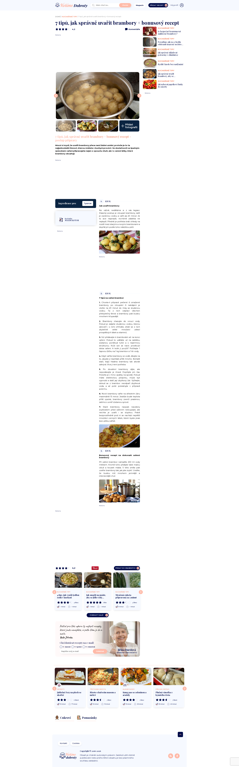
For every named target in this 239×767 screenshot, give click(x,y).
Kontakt (63, 743)
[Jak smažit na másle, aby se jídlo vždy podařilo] (97, 580)
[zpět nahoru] (180, 734)
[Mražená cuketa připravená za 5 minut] (127, 580)
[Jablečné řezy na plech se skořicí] (70, 676)
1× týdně (78, 647)
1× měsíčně (90, 647)
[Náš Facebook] (177, 756)
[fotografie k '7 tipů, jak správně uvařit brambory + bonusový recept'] (66, 126)
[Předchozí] (54, 592)
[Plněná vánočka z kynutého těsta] (168, 676)
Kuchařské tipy (69, 17)
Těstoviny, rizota (98, 689)
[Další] (140, 592)
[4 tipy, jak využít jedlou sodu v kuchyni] (68, 580)
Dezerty (60, 689)
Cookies (76, 743)
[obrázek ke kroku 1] (119, 242)
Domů (58, 17)
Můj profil (174, 5)
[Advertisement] (97, 53)
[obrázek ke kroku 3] (119, 491)
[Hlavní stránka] (71, 5)
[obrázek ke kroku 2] (119, 436)
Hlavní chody (129, 689)
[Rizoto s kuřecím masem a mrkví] (103, 676)
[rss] (171, 756)
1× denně (66, 647)
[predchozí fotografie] (56, 96)
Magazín (140, 5)
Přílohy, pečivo (162, 689)
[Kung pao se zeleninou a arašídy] (135, 676)
